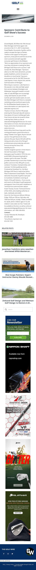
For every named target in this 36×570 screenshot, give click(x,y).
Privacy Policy (10, 564)
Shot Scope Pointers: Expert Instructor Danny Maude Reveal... (18, 276)
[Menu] (18, 9)
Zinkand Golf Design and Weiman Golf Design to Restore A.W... (18, 301)
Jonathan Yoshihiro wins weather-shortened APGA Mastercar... (18, 250)
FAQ (4, 564)
